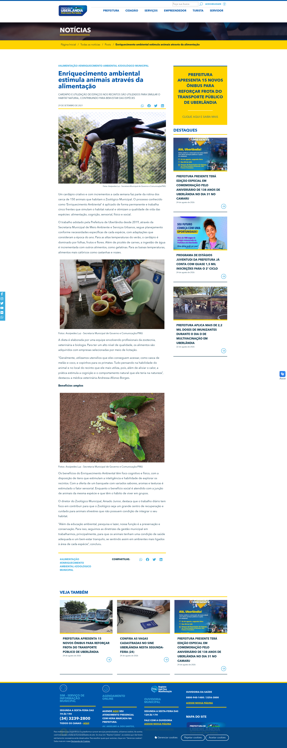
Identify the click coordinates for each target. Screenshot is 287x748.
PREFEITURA (111, 11)
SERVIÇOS (151, 11)
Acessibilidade (213, 4)
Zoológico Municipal (134, 66)
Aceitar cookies (217, 737)
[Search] (201, 4)
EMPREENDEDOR (175, 11)
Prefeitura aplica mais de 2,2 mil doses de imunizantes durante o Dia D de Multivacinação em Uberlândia (199, 334)
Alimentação (69, 66)
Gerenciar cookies (167, 737)
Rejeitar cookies (193, 737)
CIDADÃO (131, 11)
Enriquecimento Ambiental (98, 66)
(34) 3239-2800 (75, 719)
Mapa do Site (196, 717)
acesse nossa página (157, 724)
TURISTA (198, 11)
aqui (86, 723)
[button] (142, 106)
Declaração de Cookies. (80, 741)
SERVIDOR (216, 11)
